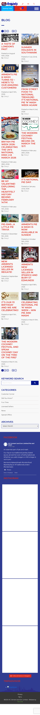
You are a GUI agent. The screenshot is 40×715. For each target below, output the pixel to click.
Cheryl (6, 58)
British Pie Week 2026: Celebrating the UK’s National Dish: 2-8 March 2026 (9, 149)
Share (16, 472)
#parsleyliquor (9, 465)
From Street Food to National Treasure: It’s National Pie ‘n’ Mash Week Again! (29, 97)
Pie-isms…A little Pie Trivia (8, 227)
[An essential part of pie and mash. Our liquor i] (20, 602)
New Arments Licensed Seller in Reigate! (7, 266)
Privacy (20, 694)
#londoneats (8, 467)
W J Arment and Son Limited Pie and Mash (21, 444)
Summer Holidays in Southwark (29, 50)
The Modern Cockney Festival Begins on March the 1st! (29, 140)
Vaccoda (20, 701)
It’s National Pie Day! (29, 181)
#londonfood (27, 462)
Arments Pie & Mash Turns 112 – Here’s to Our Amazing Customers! (9, 81)
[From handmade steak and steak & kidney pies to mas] (20, 555)
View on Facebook (8, 472)
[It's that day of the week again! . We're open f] (20, 649)
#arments (7, 462)
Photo (9, 470)
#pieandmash (16, 462)
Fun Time (5, 402)
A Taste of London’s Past (8, 46)
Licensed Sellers (7, 406)
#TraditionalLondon (22, 465)
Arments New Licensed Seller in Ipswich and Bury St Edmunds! (29, 272)
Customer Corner (7, 394)
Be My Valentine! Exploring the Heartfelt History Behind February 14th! (8, 192)
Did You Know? (7, 398)
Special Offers (6, 415)
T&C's (20, 697)
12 (13, 31)
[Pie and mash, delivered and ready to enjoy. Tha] (20, 507)
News (3, 411)
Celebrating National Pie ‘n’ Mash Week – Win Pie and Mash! (29, 309)
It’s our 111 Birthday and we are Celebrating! (9, 306)
